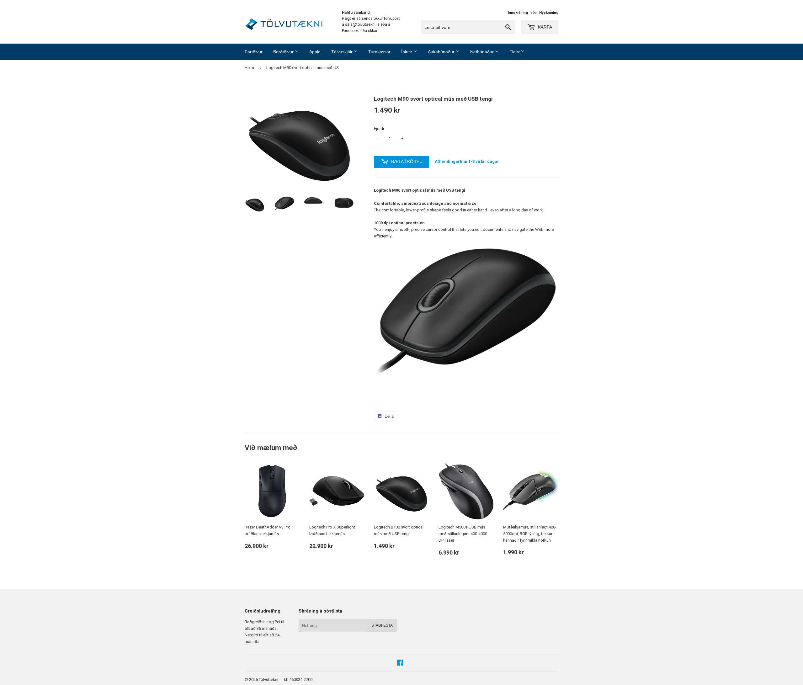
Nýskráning (548, 13)
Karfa (544, 26)
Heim (249, 67)
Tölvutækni (268, 679)
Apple (315, 51)
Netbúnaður (482, 51)
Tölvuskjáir (342, 51)
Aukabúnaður (442, 51)
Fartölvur (254, 51)
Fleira (515, 51)
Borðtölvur (284, 51)
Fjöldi (379, 128)
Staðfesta (382, 625)
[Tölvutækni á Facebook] (400, 663)
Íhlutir (407, 51)
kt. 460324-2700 (298, 679)
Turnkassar (379, 51)
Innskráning (518, 13)
